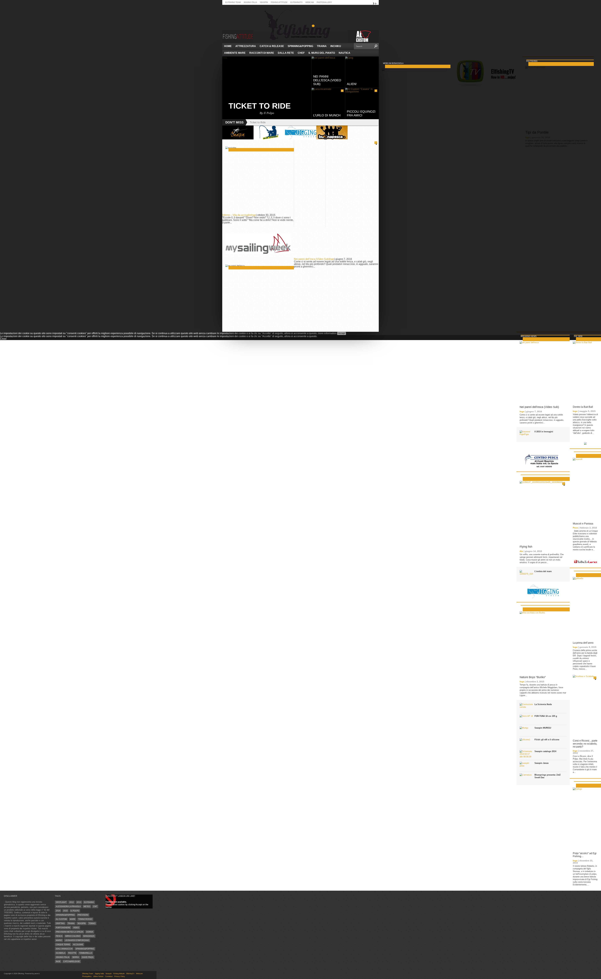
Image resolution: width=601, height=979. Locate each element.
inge (58, 961)
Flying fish (526, 546)
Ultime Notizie (98, 976)
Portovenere (63, 928)
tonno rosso (85, 919)
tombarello (85, 953)
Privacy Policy (119, 976)
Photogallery (324, 2)
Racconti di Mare (261, 53)
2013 (79, 902)
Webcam (309, 2)
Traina (322, 46)
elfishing (89, 902)
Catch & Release (272, 46)
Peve (575, 527)
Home (228, 46)
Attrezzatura (245, 46)
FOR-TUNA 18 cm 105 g (545, 716)
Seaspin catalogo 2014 (545, 751)
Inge (253, 215)
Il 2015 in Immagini (543, 431)
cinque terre (63, 944)
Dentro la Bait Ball (583, 407)
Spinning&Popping (300, 46)
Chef (301, 53)
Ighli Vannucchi (64, 949)
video (76, 928)
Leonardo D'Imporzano (77, 940)
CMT (95, 906)
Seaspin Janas (541, 763)
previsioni (83, 915)
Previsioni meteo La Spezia (69, 932)
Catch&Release (71, 961)
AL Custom (61, 919)
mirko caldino (72, 936)
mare (72, 919)
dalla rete (286, 53)
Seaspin (264, 2)
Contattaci (109, 976)
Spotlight (61, 902)
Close (3, 338)
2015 (65, 911)
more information (327, 333)
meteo (87, 906)
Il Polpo (75, 911)
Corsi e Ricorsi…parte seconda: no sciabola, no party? (585, 743)
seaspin (81, 923)
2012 (71, 902)
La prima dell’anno (583, 642)
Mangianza (88, 936)
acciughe (78, 944)
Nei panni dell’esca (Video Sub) (311, 259)
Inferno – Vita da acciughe (236, 215)
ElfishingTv (296, 2)
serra (75, 957)
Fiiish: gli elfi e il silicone (546, 739)
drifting (60, 923)
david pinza (87, 957)
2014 (58, 911)
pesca (59, 936)
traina (71, 923)
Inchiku (335, 46)
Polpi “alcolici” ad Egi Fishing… (584, 855)
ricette (72, 953)
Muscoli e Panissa (583, 523)
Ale (521, 551)
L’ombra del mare (543, 571)
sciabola (60, 953)
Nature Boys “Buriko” (533, 677)
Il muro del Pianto (321, 53)
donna (89, 932)
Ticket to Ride (258, 122)
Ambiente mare (235, 53)
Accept (341, 333)
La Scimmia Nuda (543, 704)
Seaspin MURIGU (542, 728)
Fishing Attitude (279, 2)
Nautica (344, 53)
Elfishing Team (233, 2)
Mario (59, 940)
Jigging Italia (250, 2)
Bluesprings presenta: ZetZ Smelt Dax (547, 776)
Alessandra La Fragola (68, 906)
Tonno (92, 923)
